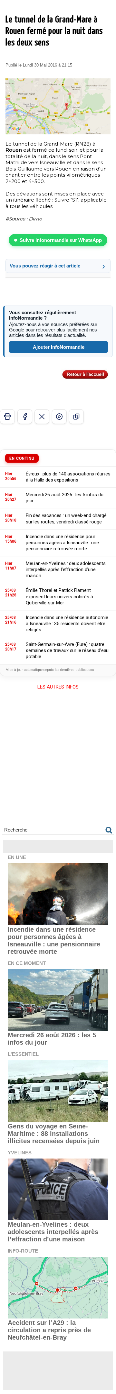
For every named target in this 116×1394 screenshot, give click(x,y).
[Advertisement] (58, 762)
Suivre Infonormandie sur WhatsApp (61, 240)
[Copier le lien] (76, 416)
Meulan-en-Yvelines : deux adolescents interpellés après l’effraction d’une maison (53, 1232)
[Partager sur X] (41, 416)
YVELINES (20, 1152)
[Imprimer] (7, 416)
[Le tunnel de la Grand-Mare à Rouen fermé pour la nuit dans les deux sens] (58, 81)
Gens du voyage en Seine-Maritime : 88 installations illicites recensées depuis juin (54, 1133)
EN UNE (17, 857)
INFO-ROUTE (23, 1251)
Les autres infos (58, 687)
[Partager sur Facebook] (24, 416)
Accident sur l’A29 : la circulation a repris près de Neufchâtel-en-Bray (49, 1330)
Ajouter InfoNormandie (58, 347)
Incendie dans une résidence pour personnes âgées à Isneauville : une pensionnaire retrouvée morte (54, 940)
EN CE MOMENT (27, 963)
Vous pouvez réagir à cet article (45, 265)
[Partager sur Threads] (59, 416)
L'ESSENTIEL (23, 1054)
